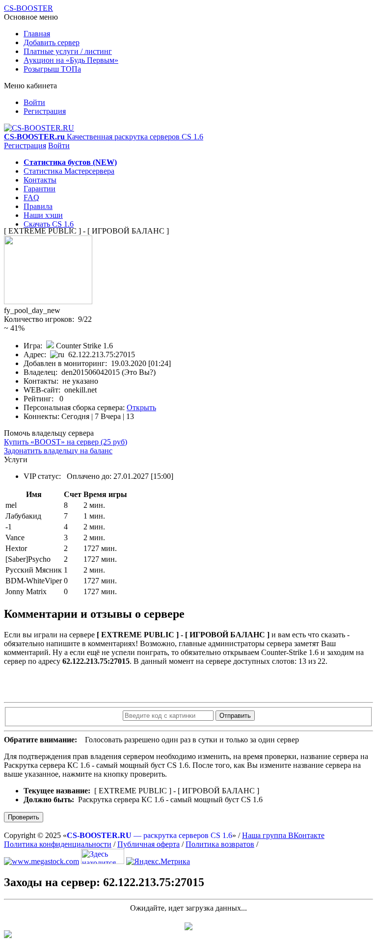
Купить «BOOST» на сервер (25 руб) (65, 442)
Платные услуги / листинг (68, 51)
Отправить (235, 715)
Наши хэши (43, 215)
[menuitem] (198, 33)
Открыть (141, 407)
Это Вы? (138, 372)
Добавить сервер (52, 42)
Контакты (40, 180)
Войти (34, 102)
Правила (38, 206)
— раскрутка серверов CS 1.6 (149, 835)
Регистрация (45, 111)
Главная (37, 33)
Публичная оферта (148, 844)
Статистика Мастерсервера (69, 171)
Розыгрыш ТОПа (52, 69)
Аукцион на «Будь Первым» (71, 60)
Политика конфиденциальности (57, 844)
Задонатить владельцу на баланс (58, 450)
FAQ (31, 197)
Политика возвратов (220, 844)
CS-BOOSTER (28, 8)
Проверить (23, 817)
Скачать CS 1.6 (49, 224)
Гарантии (39, 188)
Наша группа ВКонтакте (283, 835)
